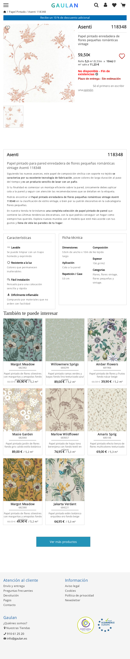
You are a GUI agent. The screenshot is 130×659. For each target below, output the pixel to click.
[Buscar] (96, 5)
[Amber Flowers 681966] (107, 340)
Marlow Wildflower (65, 434)
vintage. (97, 282)
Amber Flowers (107, 364)
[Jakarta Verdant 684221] (65, 479)
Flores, (97, 274)
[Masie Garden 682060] (22, 409)
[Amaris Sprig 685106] (107, 409)
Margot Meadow (23, 364)
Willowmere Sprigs (65, 364)
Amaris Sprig (107, 434)
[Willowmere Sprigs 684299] (65, 340)
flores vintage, (109, 274)
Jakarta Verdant (65, 504)
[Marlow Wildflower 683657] (65, 409)
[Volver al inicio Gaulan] (4, 11)
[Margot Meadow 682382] (22, 340)
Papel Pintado (17, 11)
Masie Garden (22, 434)
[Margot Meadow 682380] (22, 479)
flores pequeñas (103, 278)
